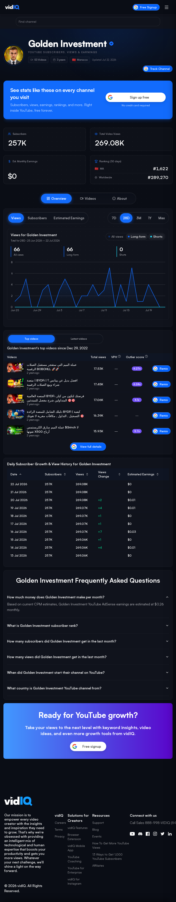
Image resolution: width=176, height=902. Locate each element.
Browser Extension (74, 837)
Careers (60, 822)
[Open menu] (166, 7)
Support (98, 822)
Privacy (60, 836)
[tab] (56, 198)
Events (97, 836)
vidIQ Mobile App (76, 848)
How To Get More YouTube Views (110, 845)
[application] (88, 288)
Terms (59, 829)
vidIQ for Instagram (74, 881)
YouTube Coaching (74, 859)
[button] (114, 218)
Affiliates (98, 865)
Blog (95, 829)
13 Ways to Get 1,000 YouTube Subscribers (107, 856)
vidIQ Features (78, 828)
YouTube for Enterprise (76, 870)
